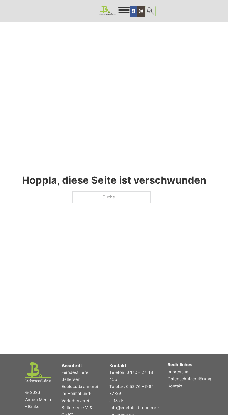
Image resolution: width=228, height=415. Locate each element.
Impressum (179, 371)
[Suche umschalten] (150, 11)
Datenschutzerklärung (189, 378)
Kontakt (175, 386)
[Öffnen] (124, 10)
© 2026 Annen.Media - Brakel (38, 399)
